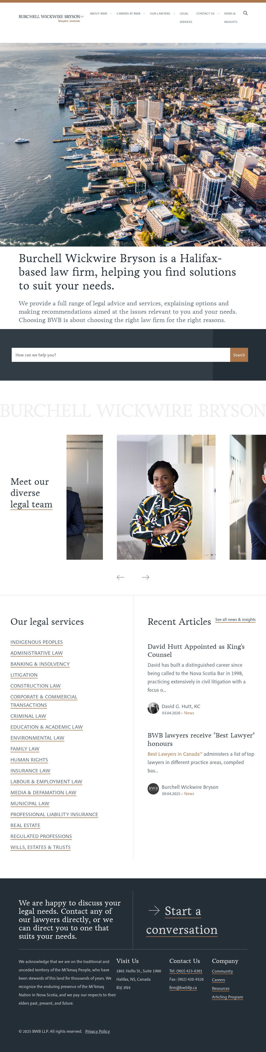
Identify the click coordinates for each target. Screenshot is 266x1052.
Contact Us (205, 13)
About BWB (98, 13)
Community (222, 971)
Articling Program (227, 996)
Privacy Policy (97, 1031)
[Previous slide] (120, 577)
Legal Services (186, 17)
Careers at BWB (128, 13)
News (189, 712)
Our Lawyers (160, 13)
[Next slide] (145, 577)
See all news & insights (235, 619)
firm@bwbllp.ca (183, 987)
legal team (31, 504)
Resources (220, 988)
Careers (218, 979)
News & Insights (230, 17)
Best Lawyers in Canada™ (175, 754)
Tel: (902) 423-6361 (185, 970)
